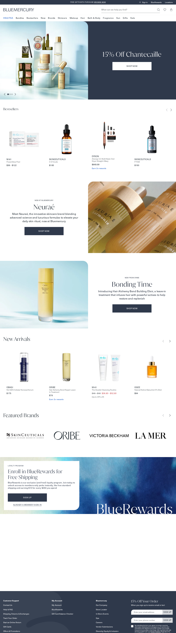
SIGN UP (167, 612)
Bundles (20, 18)
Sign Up (27, 497)
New (43, 18)
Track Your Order (10, 618)
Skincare (62, 18)
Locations (169, 2)
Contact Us (7, 605)
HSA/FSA (8, 18)
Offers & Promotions (11, 631)
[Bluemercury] (18, 9)
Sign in (145, 2)
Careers (99, 622)
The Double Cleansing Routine (104, 390)
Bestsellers (32, 18)
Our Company (101, 605)
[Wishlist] (164, 9)
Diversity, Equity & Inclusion (107, 631)
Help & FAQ (8, 609)
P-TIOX (137, 162)
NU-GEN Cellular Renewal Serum (20, 390)
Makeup (74, 18)
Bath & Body (94, 18)
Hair (83, 18)
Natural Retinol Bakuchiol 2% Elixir (148, 390)
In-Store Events (102, 614)
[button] (171, 9)
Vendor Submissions (104, 627)
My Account (56, 605)
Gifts (125, 18)
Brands (51, 18)
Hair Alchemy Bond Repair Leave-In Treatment (62, 391)
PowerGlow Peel (13, 162)
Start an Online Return (12, 622)
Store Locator (101, 609)
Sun (118, 18)
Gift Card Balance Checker (62, 614)
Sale (132, 18)
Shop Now (132, 66)
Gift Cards (7, 627)
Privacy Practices (155, 632)
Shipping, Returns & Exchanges (16, 614)
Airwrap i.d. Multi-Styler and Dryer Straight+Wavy (103, 160)
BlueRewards (156, 2)
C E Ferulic (53, 162)
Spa (97, 618)
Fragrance (108, 18)
